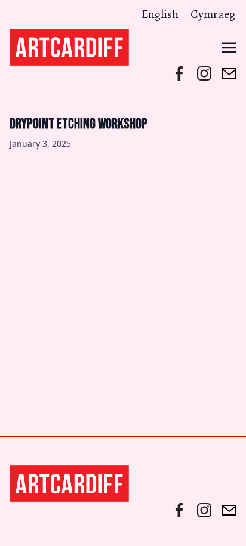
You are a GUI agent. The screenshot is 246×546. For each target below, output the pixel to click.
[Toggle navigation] (229, 46)
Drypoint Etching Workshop (78, 123)
